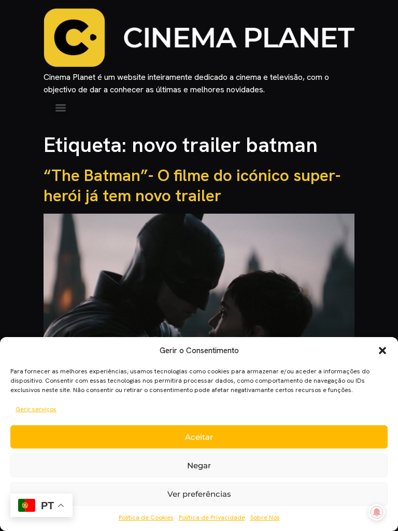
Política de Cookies (146, 517)
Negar (199, 465)
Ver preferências (199, 494)
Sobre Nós (265, 517)
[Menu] (60, 108)
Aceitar (199, 437)
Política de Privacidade (212, 517)
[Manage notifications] (376, 512)
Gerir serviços (36, 409)
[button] (382, 350)
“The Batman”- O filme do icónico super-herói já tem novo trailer (192, 185)
